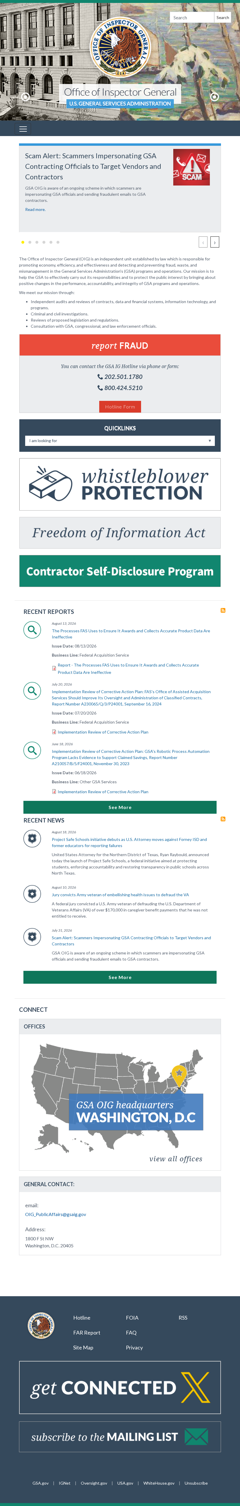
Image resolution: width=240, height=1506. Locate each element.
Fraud (120, 345)
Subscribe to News (223, 819)
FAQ (131, 1332)
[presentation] (203, 242)
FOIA (132, 1317)
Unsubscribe (196, 1483)
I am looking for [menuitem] (41, 442)
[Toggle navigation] (23, 129)
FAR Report (86, 1332)
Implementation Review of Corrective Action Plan (103, 731)
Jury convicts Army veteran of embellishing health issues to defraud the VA (120, 894)
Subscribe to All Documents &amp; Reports (223, 610)
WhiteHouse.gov (158, 1483)
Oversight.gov (94, 1483)
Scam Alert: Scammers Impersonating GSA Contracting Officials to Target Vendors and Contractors (131, 940)
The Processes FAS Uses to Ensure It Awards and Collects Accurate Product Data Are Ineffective (131, 633)
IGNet (65, 1483)
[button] (22, 242)
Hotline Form (120, 406)
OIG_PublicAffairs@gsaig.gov (55, 1214)
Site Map (83, 1347)
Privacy (134, 1347)
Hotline (81, 1317)
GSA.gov (40, 1483)
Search (223, 17)
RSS (183, 1317)
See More (120, 807)
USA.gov (125, 1483)
